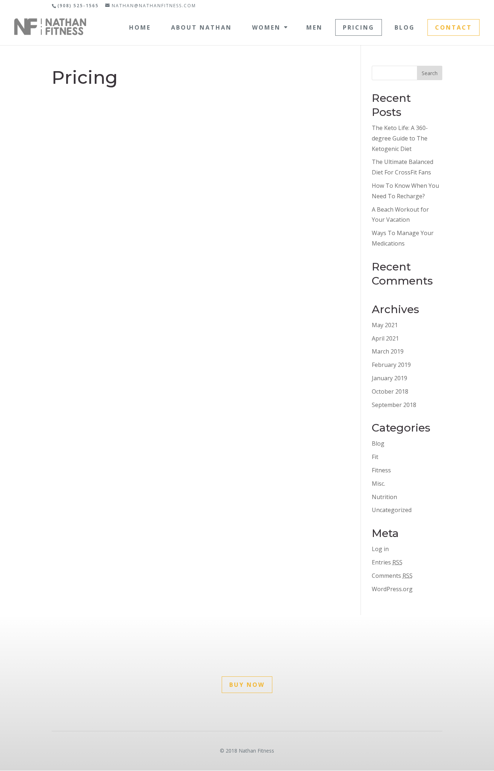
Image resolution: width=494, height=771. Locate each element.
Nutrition (384, 497)
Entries (387, 562)
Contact (453, 27)
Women (266, 27)
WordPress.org (392, 589)
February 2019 (391, 365)
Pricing (358, 27)
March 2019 (388, 351)
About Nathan (201, 27)
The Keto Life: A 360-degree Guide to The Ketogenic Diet (400, 138)
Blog (405, 27)
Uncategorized (392, 510)
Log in (380, 549)
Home (140, 27)
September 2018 (394, 405)
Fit (375, 457)
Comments (392, 576)
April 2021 (385, 338)
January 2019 (389, 378)
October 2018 (390, 391)
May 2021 (385, 325)
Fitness (381, 470)
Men (314, 27)
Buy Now (247, 685)
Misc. (378, 484)
